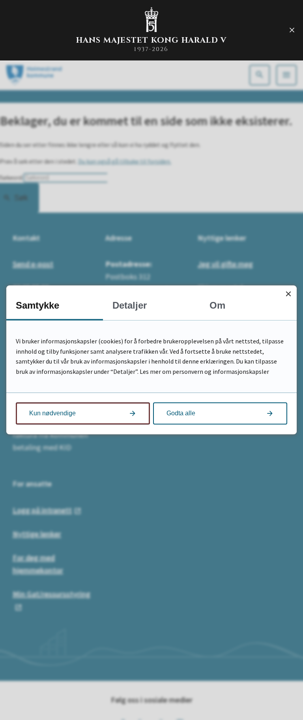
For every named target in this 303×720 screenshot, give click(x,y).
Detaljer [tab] (129, 305)
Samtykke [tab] (37, 305)
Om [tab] (217, 305)
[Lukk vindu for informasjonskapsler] (288, 293)
